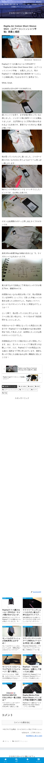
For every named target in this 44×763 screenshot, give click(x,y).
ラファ (35, 390)
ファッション (25, 390)
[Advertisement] (22, 494)
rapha (31, 386)
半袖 (5, 393)
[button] (40, 462)
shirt (38, 386)
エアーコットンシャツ (11, 390)
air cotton (23, 386)
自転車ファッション (10, 386)
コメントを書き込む (22, 722)
